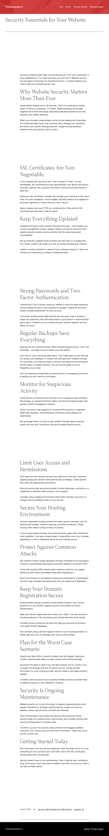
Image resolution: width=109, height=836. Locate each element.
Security (41, 809)
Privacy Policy (97, 829)
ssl (83, 809)
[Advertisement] (54, 56)
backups (77, 809)
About (86, 829)
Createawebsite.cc (14, 7)
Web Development (52, 809)
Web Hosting (66, 809)
